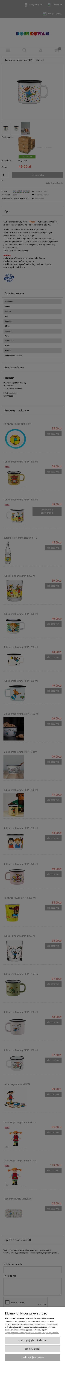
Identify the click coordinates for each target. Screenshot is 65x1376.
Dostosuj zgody (32, 1348)
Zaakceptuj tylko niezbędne (33, 1340)
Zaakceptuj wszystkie (32, 1357)
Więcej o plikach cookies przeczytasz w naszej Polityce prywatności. (32, 1333)
